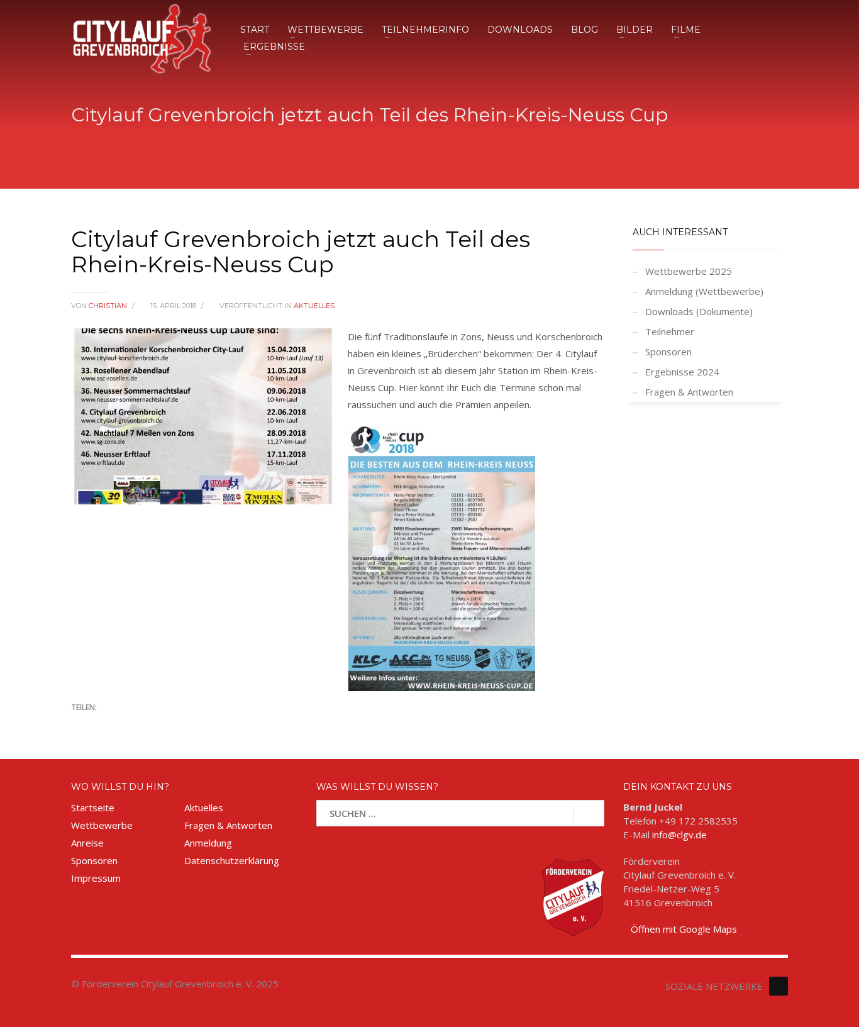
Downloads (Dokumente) (699, 311)
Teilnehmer (669, 331)
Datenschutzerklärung (231, 860)
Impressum (96, 878)
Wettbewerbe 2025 (688, 271)
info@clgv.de (679, 834)
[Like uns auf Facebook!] (778, 986)
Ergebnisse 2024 (682, 371)
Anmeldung (208, 842)
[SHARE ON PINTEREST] (146, 724)
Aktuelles (314, 305)
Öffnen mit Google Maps (684, 929)
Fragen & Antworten (689, 392)
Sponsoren (668, 351)
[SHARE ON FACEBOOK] (102, 724)
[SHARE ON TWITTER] (80, 725)
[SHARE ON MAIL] (168, 724)
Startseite (92, 807)
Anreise (87, 842)
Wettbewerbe (102, 825)
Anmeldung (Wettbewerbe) (704, 291)
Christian (109, 305)
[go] (589, 814)
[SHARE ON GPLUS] (124, 724)
